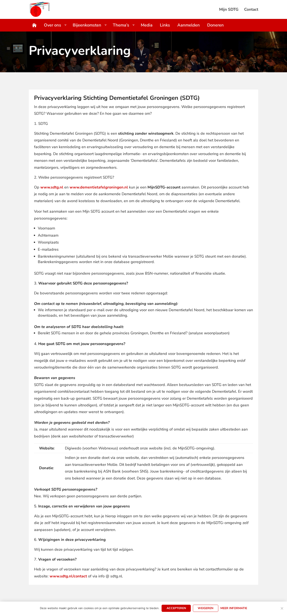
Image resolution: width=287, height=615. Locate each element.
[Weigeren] (282, 608)
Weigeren (205, 608)
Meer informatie (233, 608)
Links (165, 25)
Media (147, 25)
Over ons (52, 25)
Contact (251, 10)
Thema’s (121, 25)
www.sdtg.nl (51, 187)
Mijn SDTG (228, 10)
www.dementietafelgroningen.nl (99, 187)
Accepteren (176, 608)
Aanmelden (188, 25)
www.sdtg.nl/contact (68, 576)
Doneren (215, 25)
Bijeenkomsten (87, 25)
